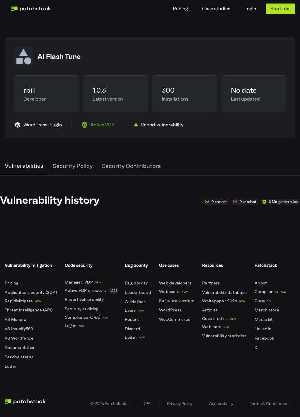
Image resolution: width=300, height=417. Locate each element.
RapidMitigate (23, 301)
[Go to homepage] (25, 403)
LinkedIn (263, 328)
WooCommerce (175, 319)
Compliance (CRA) (86, 317)
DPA (146, 403)
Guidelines (135, 301)
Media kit (264, 319)
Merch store (267, 310)
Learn (134, 310)
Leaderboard (138, 292)
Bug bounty (137, 283)
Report (132, 319)
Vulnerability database (225, 292)
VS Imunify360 (19, 328)
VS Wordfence (20, 338)
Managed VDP (83, 282)
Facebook (265, 338)
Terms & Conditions (268, 403)
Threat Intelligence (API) (29, 310)
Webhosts (173, 291)
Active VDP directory (91, 290)
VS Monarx (16, 319)
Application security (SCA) (31, 292)
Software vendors (177, 300)
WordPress (171, 310)
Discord (133, 328)
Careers (263, 300)
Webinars (215, 326)
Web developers (175, 283)
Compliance (271, 291)
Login (250, 8)
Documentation (21, 347)
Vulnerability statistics (224, 335)
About (261, 283)
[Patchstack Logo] (31, 9)
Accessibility (221, 403)
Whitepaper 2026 (223, 301)
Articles (210, 310)
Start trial (280, 8)
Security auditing (82, 308)
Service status (19, 357)
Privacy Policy (179, 403)
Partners (211, 283)
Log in (11, 366)
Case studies (216, 8)
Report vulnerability (85, 299)
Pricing (180, 8)
